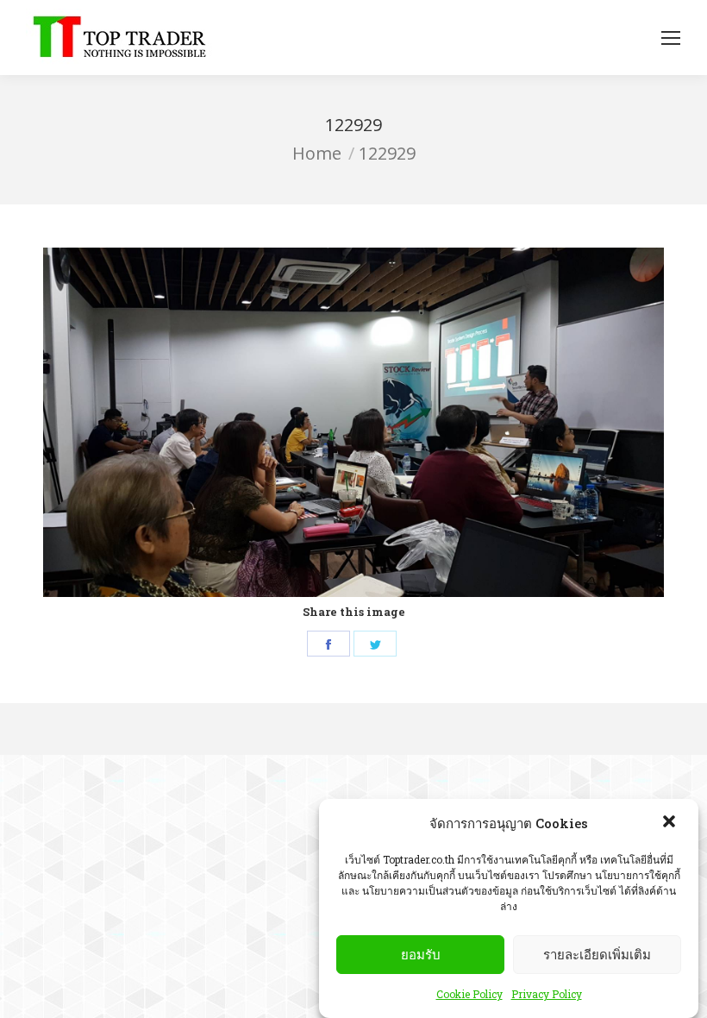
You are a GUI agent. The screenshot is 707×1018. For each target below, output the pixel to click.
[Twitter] (375, 644)
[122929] (353, 422)
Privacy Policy (546, 994)
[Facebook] (328, 644)
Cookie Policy (469, 994)
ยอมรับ (421, 954)
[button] (670, 823)
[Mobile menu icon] (670, 38)
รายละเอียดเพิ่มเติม (597, 954)
